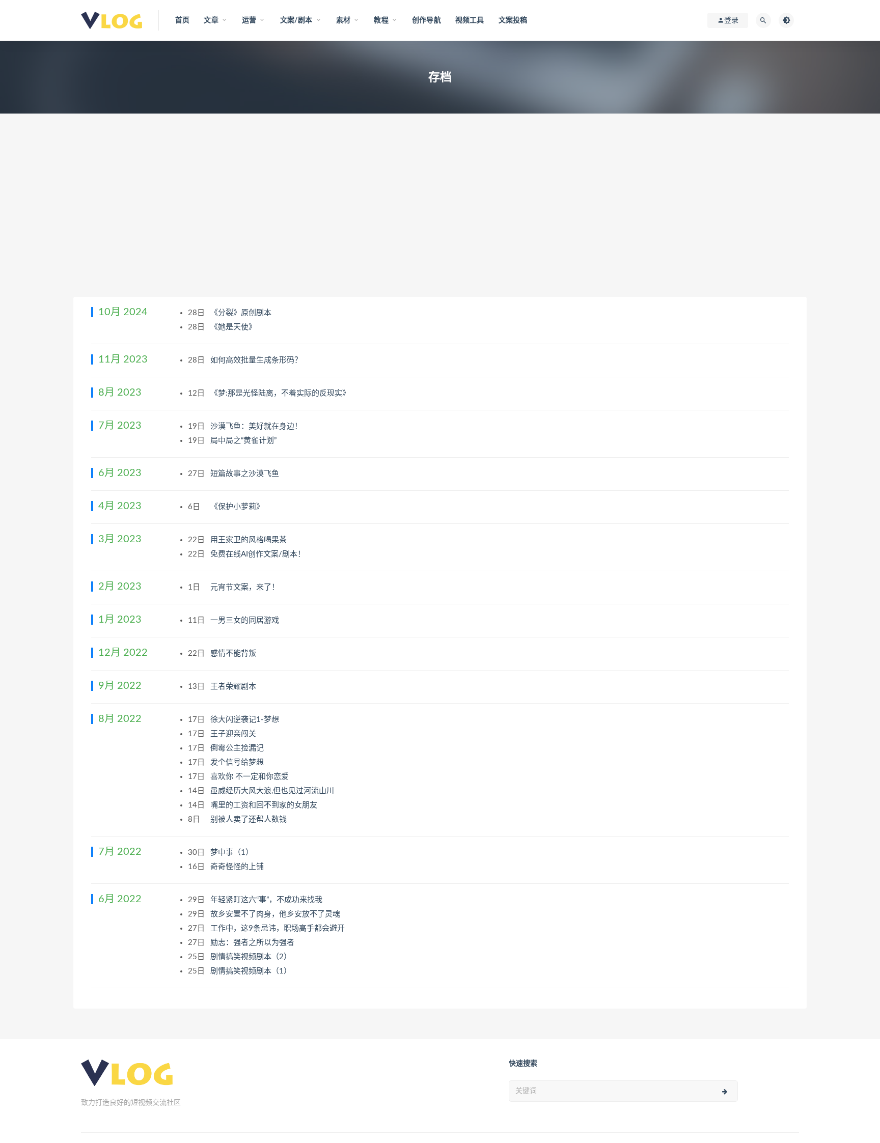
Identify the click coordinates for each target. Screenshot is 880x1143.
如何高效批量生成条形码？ (257, 360)
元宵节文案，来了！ (245, 587)
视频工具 (469, 20)
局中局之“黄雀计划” (244, 440)
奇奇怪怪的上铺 (238, 867)
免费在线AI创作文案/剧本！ (258, 554)
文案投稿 (513, 20)
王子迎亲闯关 (234, 734)
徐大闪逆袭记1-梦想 (245, 719)
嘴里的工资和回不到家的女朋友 (264, 805)
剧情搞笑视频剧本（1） (251, 971)
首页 (182, 20)
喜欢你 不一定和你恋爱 (250, 776)
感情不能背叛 (234, 653)
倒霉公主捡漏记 (238, 748)
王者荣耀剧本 (234, 686)
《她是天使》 (234, 327)
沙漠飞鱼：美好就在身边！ (257, 426)
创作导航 (426, 20)
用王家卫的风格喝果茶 (249, 540)
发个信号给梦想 (238, 762)
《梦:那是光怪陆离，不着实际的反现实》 (281, 393)
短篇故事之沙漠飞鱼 (245, 474)
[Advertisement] (440, 220)
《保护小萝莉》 (238, 507)
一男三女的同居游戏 (245, 620)
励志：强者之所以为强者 (253, 942)
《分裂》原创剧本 (241, 313)
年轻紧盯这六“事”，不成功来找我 (267, 900)
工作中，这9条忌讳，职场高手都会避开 (278, 928)
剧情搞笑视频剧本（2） (251, 957)
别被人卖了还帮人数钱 (249, 819)
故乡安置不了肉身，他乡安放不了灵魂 (276, 914)
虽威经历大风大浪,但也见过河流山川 (273, 791)
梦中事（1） (232, 852)
